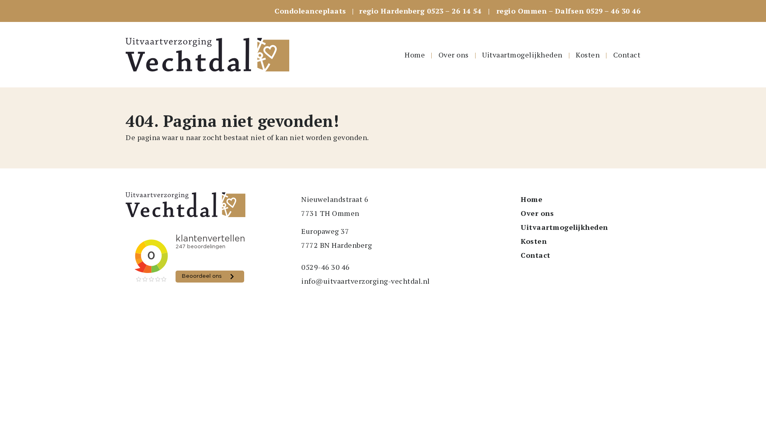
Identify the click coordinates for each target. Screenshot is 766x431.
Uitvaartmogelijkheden (522, 54)
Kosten (588, 54)
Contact (627, 54)
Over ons (453, 54)
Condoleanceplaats (310, 11)
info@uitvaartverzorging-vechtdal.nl (365, 281)
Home (415, 54)
